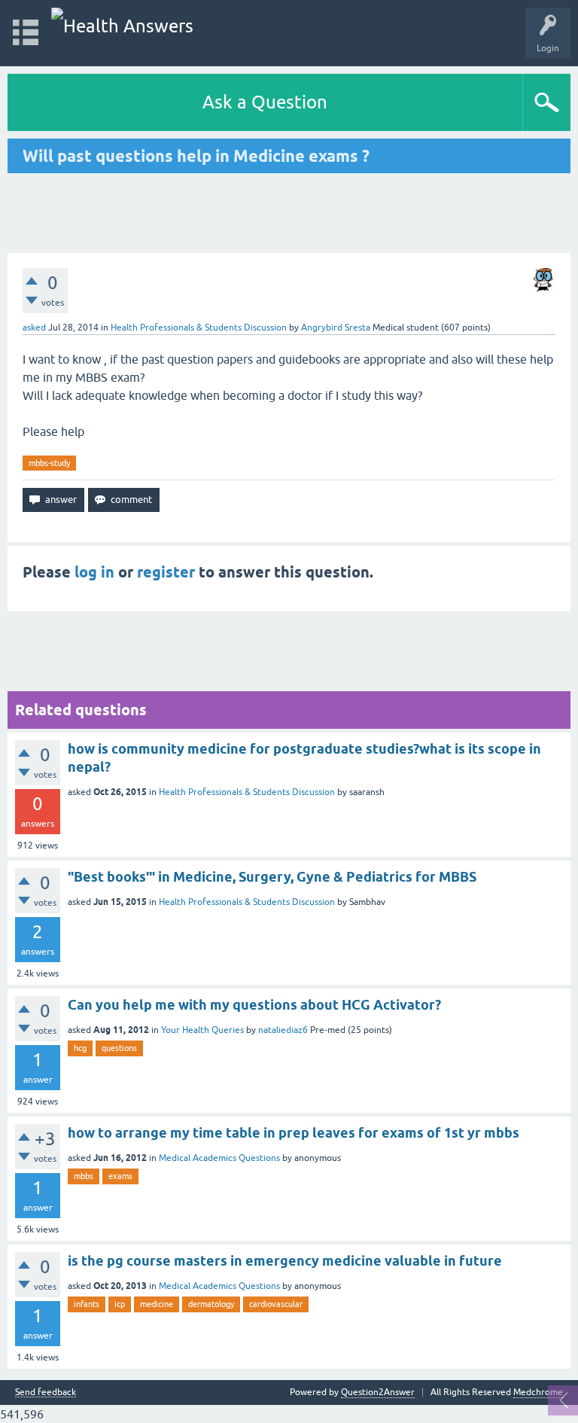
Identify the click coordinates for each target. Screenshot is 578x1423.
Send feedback (45, 1392)
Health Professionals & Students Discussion (199, 327)
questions (119, 1048)
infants (86, 1304)
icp (119, 1304)
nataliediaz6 (283, 1030)
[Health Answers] (122, 26)
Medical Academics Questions (219, 1158)
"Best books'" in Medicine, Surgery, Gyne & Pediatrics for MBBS (272, 877)
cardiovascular (276, 1304)
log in (94, 572)
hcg (80, 1048)
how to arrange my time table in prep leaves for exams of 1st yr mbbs (293, 1133)
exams (120, 1176)
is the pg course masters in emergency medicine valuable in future (285, 1261)
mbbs (83, 1176)
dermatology (211, 1304)
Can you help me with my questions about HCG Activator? (254, 1005)
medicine (156, 1304)
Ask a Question (264, 102)
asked (34, 327)
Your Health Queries (202, 1030)
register (166, 572)
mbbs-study (49, 463)
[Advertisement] (289, 213)
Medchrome (538, 1392)
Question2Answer (378, 1392)
